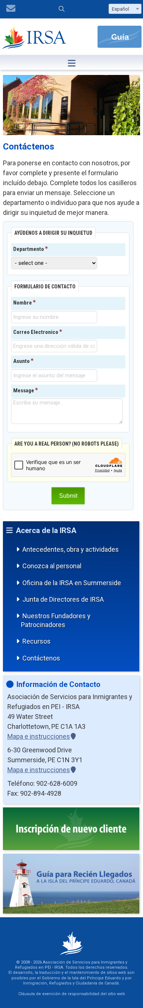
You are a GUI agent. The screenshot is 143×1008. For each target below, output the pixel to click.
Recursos (36, 641)
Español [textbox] (120, 9)
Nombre (22, 302)
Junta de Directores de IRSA (63, 599)
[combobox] (125, 9)
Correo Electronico (35, 332)
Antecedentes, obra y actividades (70, 549)
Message (23, 390)
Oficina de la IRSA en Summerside (71, 583)
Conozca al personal (51, 566)
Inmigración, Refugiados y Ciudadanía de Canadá (71, 983)
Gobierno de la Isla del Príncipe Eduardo (81, 978)
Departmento (28, 249)
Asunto (21, 361)
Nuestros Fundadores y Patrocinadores (56, 620)
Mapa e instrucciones (38, 736)
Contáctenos (41, 658)
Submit (68, 496)
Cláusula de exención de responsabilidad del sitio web (71, 993)
